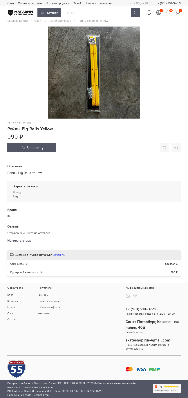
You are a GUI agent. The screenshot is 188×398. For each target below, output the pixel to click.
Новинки (90, 3)
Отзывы (12, 319)
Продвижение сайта (19, 395)
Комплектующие (60, 20)
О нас (11, 3)
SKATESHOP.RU (17, 20)
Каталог (52, 13)
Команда (12, 301)
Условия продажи (57, 3)
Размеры (43, 294)
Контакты (106, 3)
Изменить (59, 254)
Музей (77, 3)
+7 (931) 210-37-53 (168, 3)
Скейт (38, 20)
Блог (10, 294)
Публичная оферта (49, 307)
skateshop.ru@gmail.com (148, 340)
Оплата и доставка (30, 3)
